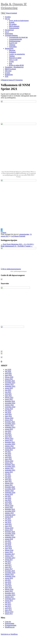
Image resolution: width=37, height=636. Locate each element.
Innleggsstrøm (9, 623)
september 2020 (10, 492)
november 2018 (10, 533)
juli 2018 (8, 541)
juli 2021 (8, 474)
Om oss (7, 19)
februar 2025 (9, 397)
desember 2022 (10, 442)
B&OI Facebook (10, 69)
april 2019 (8, 524)
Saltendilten (13, 47)
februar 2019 (9, 528)
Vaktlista (12, 56)
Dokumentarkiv (14, 28)
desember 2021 (10, 464)
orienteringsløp (24, 234)
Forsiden (8, 17)
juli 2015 (8, 602)
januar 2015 (9, 613)
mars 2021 (8, 481)
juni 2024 (8, 410)
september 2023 (10, 427)
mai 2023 (8, 433)
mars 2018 (8, 548)
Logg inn (8, 621)
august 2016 (9, 578)
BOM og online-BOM (16, 65)
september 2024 (10, 407)
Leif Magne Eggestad (18, 236)
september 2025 (10, 386)
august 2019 (9, 517)
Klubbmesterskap (14, 41)
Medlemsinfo (9, 48)
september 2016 (10, 576)
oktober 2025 (9, 384)
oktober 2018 (9, 535)
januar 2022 (9, 463)
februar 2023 (9, 438)
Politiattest (12, 52)
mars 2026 (8, 375)
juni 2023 (8, 431)
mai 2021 (8, 477)
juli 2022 (8, 451)
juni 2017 (8, 561)
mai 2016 (8, 584)
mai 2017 (8, 563)
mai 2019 (8, 522)
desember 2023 (10, 422)
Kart (10, 63)
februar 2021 (9, 483)
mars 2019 (8, 526)
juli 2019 (8, 518)
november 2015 (10, 595)
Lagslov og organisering (17, 54)
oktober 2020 (9, 491)
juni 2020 (8, 498)
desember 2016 (10, 571)
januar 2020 (9, 507)
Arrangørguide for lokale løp (18, 37)
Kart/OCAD (13, 43)
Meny (3, 13)
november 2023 (10, 423)
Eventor (7, 73)
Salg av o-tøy (13, 60)
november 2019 (10, 511)
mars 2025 (8, 396)
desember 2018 (10, 532)
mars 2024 (8, 416)
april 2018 (8, 546)
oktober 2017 (9, 556)
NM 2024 (8, 71)
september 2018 (10, 537)
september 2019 (10, 515)
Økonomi (12, 50)
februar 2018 (9, 550)
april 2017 (8, 565)
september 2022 (10, 448)
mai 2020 (8, 500)
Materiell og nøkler (15, 58)
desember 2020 (10, 487)
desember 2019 (10, 509)
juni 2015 (8, 604)
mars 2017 (8, 567)
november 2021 (10, 466)
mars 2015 (8, 610)
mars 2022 (8, 459)
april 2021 (8, 479)
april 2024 (8, 414)
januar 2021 (9, 485)
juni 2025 (8, 390)
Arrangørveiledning (11, 35)
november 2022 (10, 444)
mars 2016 (8, 587)
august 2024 (9, 409)
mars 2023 (8, 436)
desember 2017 (10, 554)
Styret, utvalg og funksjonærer (19, 20)
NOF (6, 76)
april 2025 (8, 394)
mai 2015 (8, 606)
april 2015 (8, 608)
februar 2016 (9, 589)
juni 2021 (8, 476)
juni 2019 (8, 520)
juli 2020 (8, 496)
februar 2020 (9, 505)
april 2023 (8, 435)
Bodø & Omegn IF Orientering (14, 6)
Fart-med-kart (9, 30)
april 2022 (8, 457)
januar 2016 (9, 591)
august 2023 (9, 429)
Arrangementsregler (15, 39)
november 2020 (10, 489)
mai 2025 (8, 392)
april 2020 (8, 502)
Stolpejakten (9, 33)
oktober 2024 (9, 405)
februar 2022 (9, 461)
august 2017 (9, 559)
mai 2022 (8, 455)
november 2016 (10, 572)
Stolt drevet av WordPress (9, 634)
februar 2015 (9, 612)
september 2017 (10, 558)
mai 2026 (8, 371)
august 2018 (9, 539)
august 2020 (9, 494)
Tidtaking (12, 45)
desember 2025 (10, 381)
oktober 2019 (9, 513)
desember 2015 (10, 593)
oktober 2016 (9, 574)
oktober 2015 (9, 597)
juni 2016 (8, 582)
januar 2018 (9, 552)
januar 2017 (9, 569)
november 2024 (10, 403)
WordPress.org (9, 627)
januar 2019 (9, 530)
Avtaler (11, 61)
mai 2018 (8, 545)
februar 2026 (9, 377)
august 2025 (9, 388)
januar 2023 (9, 440)
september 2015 (10, 599)
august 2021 (9, 472)
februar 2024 (9, 418)
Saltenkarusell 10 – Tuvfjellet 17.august (18, 246)
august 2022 (9, 450)
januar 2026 (9, 379)
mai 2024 (8, 412)
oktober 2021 (9, 468)
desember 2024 (10, 401)
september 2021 (10, 470)
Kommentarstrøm (10, 625)
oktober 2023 (9, 425)
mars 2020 (8, 504)
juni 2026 (8, 369)
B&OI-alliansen (14, 26)
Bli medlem (13, 24)
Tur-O (7, 32)
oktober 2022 (9, 446)
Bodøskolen (9, 74)
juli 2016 (8, 580)
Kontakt (11, 22)
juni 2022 (8, 453)
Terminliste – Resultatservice (14, 67)
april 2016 (8, 586)
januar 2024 (9, 420)
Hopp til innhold (11, 13)
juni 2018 (8, 543)
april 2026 (8, 373)
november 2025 (10, 382)
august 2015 (9, 600)
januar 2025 (9, 399)
